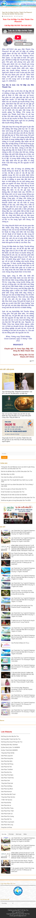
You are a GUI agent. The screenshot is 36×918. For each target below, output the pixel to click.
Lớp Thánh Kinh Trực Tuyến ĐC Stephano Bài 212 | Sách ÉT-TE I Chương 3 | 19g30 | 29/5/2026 (23, 696)
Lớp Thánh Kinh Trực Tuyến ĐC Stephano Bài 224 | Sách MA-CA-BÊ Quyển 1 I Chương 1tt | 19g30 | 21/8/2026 (23, 532)
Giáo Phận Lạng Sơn (7, 755)
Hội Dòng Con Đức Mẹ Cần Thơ (10, 736)
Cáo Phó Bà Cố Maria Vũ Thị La (20, 643)
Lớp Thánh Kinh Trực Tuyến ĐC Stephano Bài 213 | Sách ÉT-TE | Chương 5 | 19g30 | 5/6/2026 (23, 667)
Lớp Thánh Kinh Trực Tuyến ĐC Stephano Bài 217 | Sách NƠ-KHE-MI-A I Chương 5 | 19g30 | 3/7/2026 (23, 629)
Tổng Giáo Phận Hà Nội (7, 753)
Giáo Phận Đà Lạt (6, 805)
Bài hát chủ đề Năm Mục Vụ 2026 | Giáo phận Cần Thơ (16, 471)
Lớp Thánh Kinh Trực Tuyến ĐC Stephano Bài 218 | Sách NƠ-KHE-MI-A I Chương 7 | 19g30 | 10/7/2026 (23, 614)
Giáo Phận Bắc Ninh (6, 761)
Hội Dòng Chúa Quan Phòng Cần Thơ (11, 742)
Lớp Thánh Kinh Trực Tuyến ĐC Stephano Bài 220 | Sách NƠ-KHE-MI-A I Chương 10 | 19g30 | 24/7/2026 (23, 584)
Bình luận (18, 834)
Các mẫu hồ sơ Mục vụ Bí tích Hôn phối (12, 477)
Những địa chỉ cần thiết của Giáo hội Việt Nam (14, 494)
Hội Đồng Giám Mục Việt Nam (9, 744)
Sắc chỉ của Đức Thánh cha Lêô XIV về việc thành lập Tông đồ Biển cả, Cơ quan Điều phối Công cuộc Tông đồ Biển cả (16, 415)
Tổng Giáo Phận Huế (7, 783)
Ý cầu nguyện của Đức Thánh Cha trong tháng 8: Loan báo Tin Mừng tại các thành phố (22, 562)
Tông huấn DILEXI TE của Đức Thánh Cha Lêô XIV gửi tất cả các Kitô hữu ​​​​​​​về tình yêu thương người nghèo (17, 439)
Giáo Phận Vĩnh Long (7, 824)
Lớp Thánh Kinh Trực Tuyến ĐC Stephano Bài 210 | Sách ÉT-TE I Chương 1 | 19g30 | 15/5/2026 (23, 711)
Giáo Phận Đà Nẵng (6, 786)
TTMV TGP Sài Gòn (6, 800)
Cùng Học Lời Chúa (6, 827)
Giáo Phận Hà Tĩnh (6, 766)
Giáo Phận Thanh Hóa (7, 777)
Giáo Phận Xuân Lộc (7, 813)
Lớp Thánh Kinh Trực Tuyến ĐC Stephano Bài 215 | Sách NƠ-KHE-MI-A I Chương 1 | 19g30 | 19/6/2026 (23, 652)
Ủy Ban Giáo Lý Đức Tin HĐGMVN (10, 747)
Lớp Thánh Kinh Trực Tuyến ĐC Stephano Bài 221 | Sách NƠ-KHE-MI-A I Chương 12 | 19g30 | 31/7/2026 (23, 577)
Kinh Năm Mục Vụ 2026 (7, 474)
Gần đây (4, 834)
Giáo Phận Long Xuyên (7, 822)
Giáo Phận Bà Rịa (6, 802)
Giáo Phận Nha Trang (7, 808)
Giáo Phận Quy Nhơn (7, 789)
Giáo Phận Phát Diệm (7, 775)
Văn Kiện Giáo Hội (8, 16)
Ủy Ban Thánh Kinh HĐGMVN (9, 750)
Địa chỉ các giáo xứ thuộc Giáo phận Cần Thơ (14, 489)
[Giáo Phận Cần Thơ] (18, 3)
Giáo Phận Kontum (6, 791)
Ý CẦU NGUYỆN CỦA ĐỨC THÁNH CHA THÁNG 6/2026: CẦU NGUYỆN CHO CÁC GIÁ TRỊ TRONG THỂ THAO (22, 674)
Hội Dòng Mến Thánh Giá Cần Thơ (10, 739)
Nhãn (25, 834)
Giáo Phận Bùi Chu (6, 772)
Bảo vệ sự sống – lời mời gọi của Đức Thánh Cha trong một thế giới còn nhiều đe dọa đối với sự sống (22, 592)
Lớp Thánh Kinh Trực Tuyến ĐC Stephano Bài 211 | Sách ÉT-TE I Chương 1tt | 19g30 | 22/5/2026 (23, 704)
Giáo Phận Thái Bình (7, 769)
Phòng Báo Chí (25, 355)
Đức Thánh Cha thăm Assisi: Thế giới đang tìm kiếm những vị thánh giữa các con (22, 555)
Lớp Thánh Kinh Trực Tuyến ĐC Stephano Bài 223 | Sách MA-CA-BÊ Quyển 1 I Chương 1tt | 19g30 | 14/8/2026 (23, 539)
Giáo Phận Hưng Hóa (7, 758)
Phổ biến (11, 834)
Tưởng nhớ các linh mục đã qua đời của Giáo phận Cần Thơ (18, 497)
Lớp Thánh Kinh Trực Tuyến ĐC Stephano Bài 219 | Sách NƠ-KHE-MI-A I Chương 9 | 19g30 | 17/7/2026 (23, 599)
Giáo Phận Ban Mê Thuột (8, 794)
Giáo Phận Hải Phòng (7, 764)
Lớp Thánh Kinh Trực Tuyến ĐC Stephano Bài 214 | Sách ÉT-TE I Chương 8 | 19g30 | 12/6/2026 (23, 659)
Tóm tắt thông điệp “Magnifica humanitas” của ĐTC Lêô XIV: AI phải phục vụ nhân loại (17, 392)
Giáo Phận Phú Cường (7, 816)
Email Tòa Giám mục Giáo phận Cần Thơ (12, 492)
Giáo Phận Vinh (5, 780)
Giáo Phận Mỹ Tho (6, 819)
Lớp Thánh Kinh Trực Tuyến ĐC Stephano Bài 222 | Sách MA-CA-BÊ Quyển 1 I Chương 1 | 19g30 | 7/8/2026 (23, 570)
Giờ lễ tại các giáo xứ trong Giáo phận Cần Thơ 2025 (16, 500)
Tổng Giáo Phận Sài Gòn (8, 797)
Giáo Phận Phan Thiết (7, 811)
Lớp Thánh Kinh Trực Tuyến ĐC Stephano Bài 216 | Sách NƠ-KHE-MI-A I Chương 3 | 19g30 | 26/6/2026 (23, 637)
